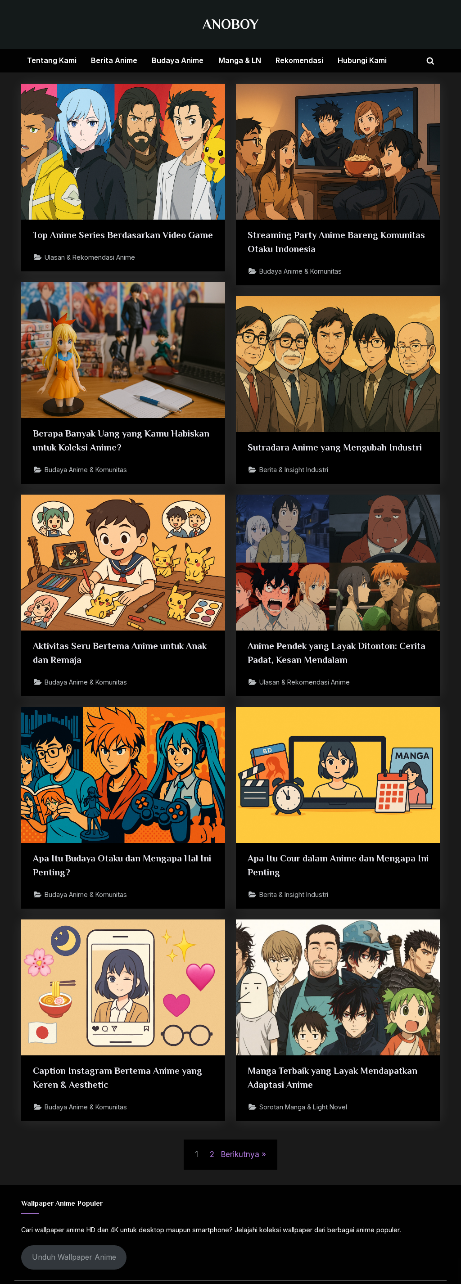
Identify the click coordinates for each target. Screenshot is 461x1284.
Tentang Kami (52, 60)
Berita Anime (114, 60)
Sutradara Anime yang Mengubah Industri (335, 447)
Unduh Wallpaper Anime (74, 1256)
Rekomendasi (299, 60)
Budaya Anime (177, 60)
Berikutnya (240, 1154)
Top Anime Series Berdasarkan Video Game (123, 235)
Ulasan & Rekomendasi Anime (90, 257)
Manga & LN (239, 60)
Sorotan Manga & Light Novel (303, 1107)
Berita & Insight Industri (293, 469)
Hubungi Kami (362, 60)
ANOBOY (230, 24)
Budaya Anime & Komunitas (300, 271)
